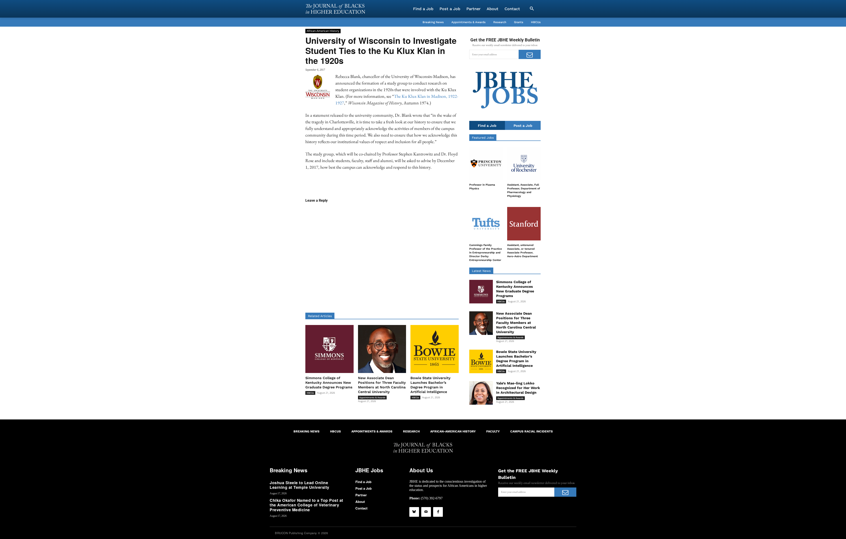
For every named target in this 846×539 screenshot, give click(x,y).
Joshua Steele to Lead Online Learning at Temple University (299, 485)
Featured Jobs (483, 137)
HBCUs (310, 392)
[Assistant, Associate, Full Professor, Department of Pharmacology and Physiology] (524, 163)
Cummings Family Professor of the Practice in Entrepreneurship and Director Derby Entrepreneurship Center (485, 252)
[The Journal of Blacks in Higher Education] (335, 8)
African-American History (323, 31)
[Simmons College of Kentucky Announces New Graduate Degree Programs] (329, 349)
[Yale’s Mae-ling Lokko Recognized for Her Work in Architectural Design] (481, 393)
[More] (416, 184)
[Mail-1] (426, 512)
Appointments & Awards (372, 397)
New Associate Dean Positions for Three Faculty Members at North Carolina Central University (382, 385)
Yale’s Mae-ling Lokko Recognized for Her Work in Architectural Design (518, 388)
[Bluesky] (414, 512)
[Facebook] (438, 512)
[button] (532, 9)
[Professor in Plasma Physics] (486, 163)
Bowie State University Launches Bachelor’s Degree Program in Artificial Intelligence (430, 385)
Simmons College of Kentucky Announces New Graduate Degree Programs (328, 382)
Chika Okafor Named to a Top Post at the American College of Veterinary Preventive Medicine (306, 505)
